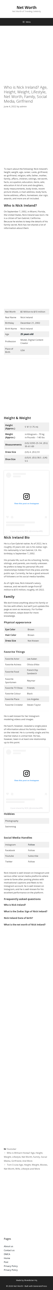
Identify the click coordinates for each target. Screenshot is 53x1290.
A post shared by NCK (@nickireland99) (26, 531)
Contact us (9, 1250)
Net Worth (27, 7)
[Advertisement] (26, 57)
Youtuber (11, 1148)
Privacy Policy (11, 1266)
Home (7, 1258)
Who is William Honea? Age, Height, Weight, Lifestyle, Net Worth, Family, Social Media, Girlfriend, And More (25, 1156)
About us (8, 1246)
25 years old (26, 334)
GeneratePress (40, 1286)
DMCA (7, 1254)
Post (6, 1262)
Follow (31, 844)
